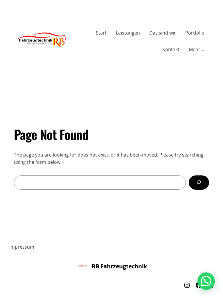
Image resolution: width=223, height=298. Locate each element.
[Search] (199, 182)
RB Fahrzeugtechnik (119, 266)
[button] (206, 281)
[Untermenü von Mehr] (203, 49)
